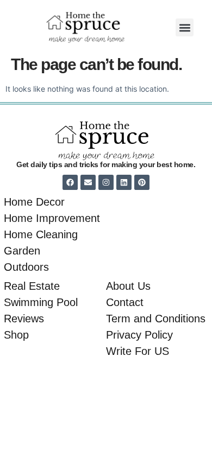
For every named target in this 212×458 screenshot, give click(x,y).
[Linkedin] (124, 182)
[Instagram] (106, 182)
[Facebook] (70, 182)
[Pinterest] (141, 182)
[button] (185, 27)
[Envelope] (88, 182)
